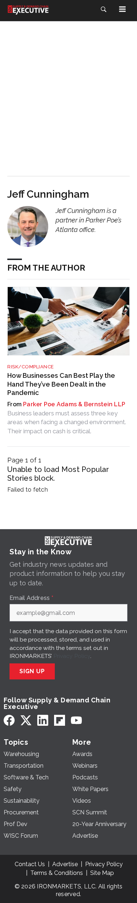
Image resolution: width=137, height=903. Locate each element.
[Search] (103, 9)
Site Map (102, 872)
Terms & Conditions (56, 872)
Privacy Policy (71, 655)
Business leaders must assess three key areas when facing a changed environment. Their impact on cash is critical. (66, 422)
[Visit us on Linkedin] (42, 720)
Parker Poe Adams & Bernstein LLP (74, 404)
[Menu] (122, 9)
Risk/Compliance (30, 366)
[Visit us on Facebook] (9, 720)
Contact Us (30, 864)
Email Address (31, 598)
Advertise (65, 864)
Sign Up (32, 671)
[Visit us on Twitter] (25, 720)
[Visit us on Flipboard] (59, 720)
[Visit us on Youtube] (76, 720)
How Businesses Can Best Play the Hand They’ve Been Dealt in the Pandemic (61, 384)
